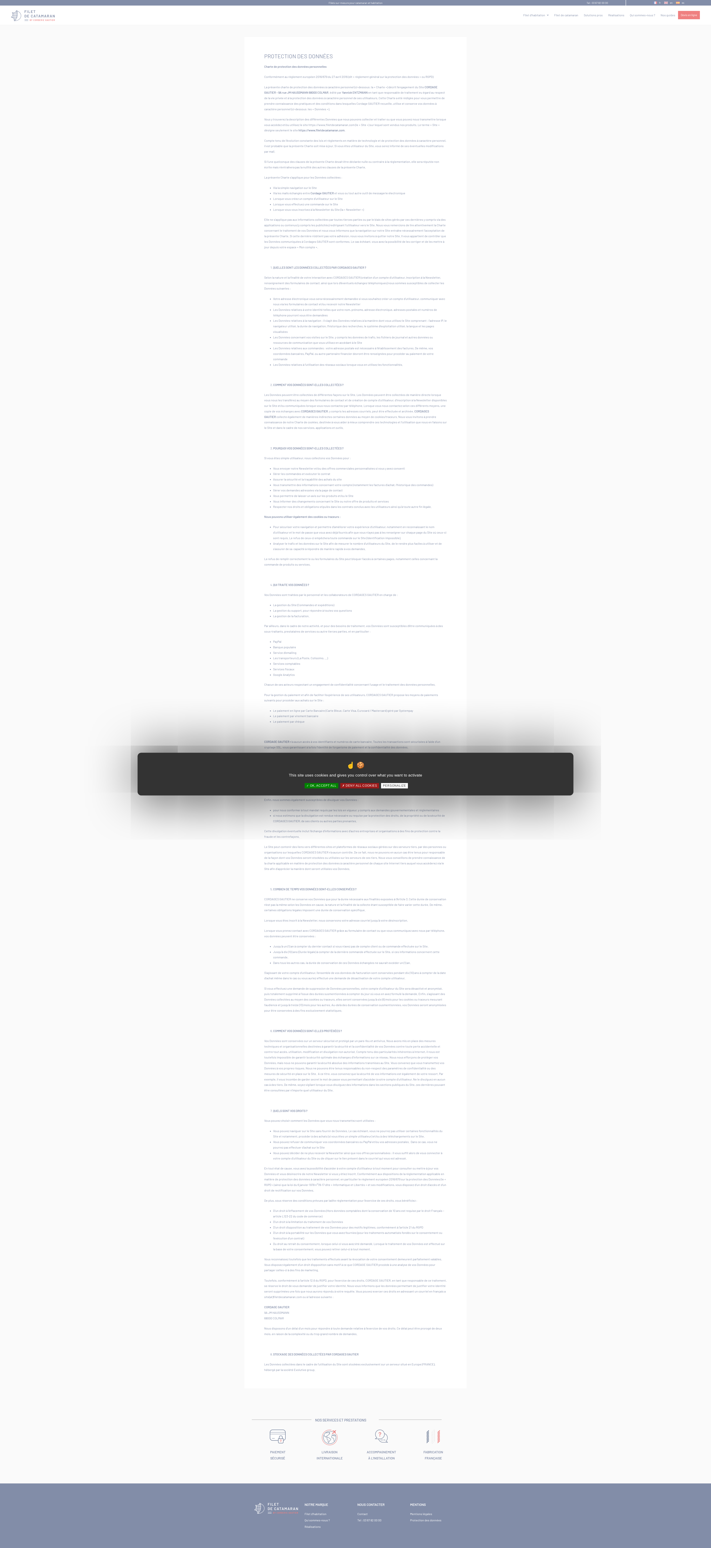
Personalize (394, 785)
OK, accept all (322, 785)
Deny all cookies (361, 785)
